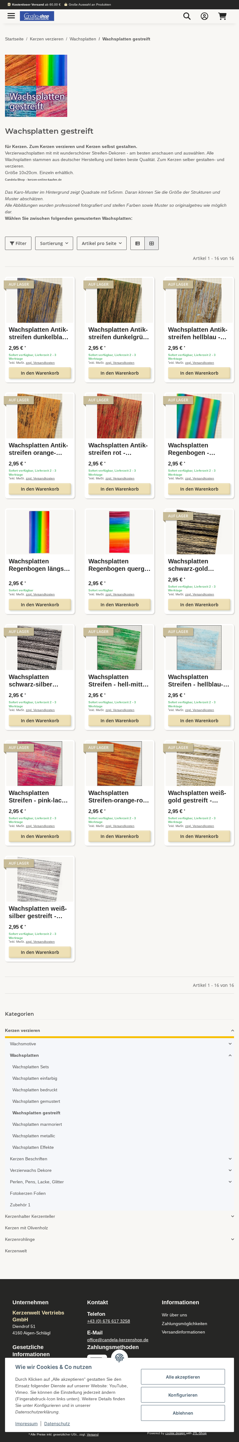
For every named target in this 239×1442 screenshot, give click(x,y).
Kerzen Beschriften (28, 1158)
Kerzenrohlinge (20, 1239)
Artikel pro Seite (99, 243)
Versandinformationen (183, 1331)
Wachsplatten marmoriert (37, 1124)
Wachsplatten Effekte (33, 1147)
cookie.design (175, 1433)
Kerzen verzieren (22, 1030)
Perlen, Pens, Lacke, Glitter (37, 1181)
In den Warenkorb (40, 373)
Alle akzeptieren (183, 1377)
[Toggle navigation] (11, 13)
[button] (187, 16)
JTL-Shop (200, 1433)
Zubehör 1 (20, 1204)
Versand (93, 1434)
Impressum (26, 1423)
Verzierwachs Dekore (31, 1170)
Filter (20, 243)
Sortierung (51, 243)
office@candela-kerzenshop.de (117, 1339)
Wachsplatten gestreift (36, 1112)
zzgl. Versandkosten (40, 362)
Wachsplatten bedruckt (34, 1089)
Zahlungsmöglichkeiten (184, 1323)
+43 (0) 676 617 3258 (108, 1321)
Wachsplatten (24, 1055)
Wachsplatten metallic (33, 1135)
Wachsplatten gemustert (36, 1101)
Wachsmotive (23, 1043)
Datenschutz (57, 1423)
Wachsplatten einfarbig (34, 1078)
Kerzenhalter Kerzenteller (30, 1216)
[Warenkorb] (222, 16)
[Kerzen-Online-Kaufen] (37, 16)
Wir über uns (174, 1314)
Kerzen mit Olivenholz (26, 1227)
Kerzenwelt (16, 1250)
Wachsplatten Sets (30, 1066)
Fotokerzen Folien (28, 1193)
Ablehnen (183, 1413)
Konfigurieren (183, 1395)
